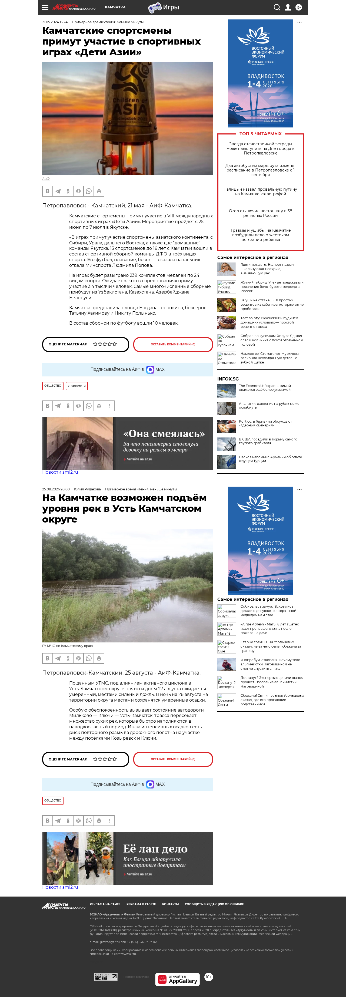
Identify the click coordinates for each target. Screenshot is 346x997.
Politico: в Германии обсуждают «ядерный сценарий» (265, 423)
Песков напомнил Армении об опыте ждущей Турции (270, 459)
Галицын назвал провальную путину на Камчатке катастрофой (260, 191)
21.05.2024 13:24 (55, 22)
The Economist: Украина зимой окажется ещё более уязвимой (265, 388)
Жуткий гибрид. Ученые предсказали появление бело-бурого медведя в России (272, 286)
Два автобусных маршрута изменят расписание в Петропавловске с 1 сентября (260, 170)
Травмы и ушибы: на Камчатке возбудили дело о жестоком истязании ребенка (261, 235)
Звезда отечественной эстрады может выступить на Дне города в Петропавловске (261, 149)
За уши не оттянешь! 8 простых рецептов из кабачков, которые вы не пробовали (272, 304)
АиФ (46, 179)
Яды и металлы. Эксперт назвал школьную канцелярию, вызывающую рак (267, 268)
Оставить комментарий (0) (173, 344)
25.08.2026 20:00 (56, 489)
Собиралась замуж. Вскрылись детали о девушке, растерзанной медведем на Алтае (268, 610)
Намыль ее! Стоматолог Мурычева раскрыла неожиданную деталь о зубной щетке (270, 358)
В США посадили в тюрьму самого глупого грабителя (268, 441)
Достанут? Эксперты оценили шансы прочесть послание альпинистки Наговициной (272, 682)
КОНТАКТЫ (170, 904)
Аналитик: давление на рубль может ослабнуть (270, 405)
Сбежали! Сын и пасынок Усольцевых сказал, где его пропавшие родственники (272, 699)
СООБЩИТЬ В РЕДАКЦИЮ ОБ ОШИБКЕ (214, 904)
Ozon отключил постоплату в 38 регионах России (260, 213)
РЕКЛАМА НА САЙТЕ (105, 904)
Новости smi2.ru (60, 472)
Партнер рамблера (136, 976)
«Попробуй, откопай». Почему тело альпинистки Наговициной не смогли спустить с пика (270, 664)
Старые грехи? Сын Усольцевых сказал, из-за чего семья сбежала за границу (271, 646)
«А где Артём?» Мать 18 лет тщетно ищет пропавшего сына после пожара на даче (270, 628)
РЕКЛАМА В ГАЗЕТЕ (141, 904)
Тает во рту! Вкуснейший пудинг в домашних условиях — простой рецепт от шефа (269, 322)
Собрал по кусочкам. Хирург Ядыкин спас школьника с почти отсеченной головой (272, 340)
